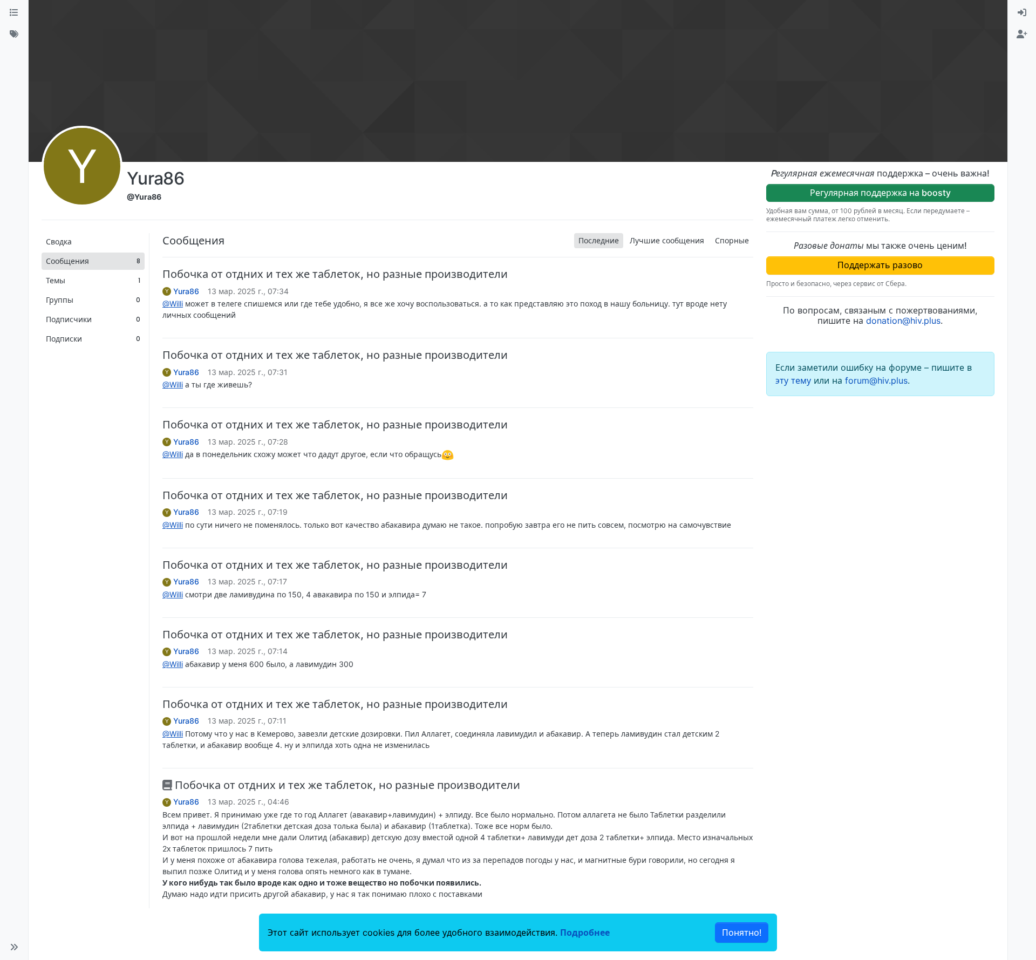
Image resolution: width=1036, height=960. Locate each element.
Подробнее (585, 932)
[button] (14, 947)
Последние (598, 240)
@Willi (172, 303)
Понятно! (741, 932)
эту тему (794, 380)
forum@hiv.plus (876, 380)
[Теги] (14, 34)
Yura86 (186, 291)
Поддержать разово (880, 265)
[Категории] (14, 13)
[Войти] (1022, 13)
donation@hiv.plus (903, 320)
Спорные (732, 240)
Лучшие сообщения (667, 240)
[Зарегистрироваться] (1022, 34)
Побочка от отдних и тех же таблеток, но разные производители (335, 274)
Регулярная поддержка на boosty (880, 192)
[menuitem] (1022, 13)
